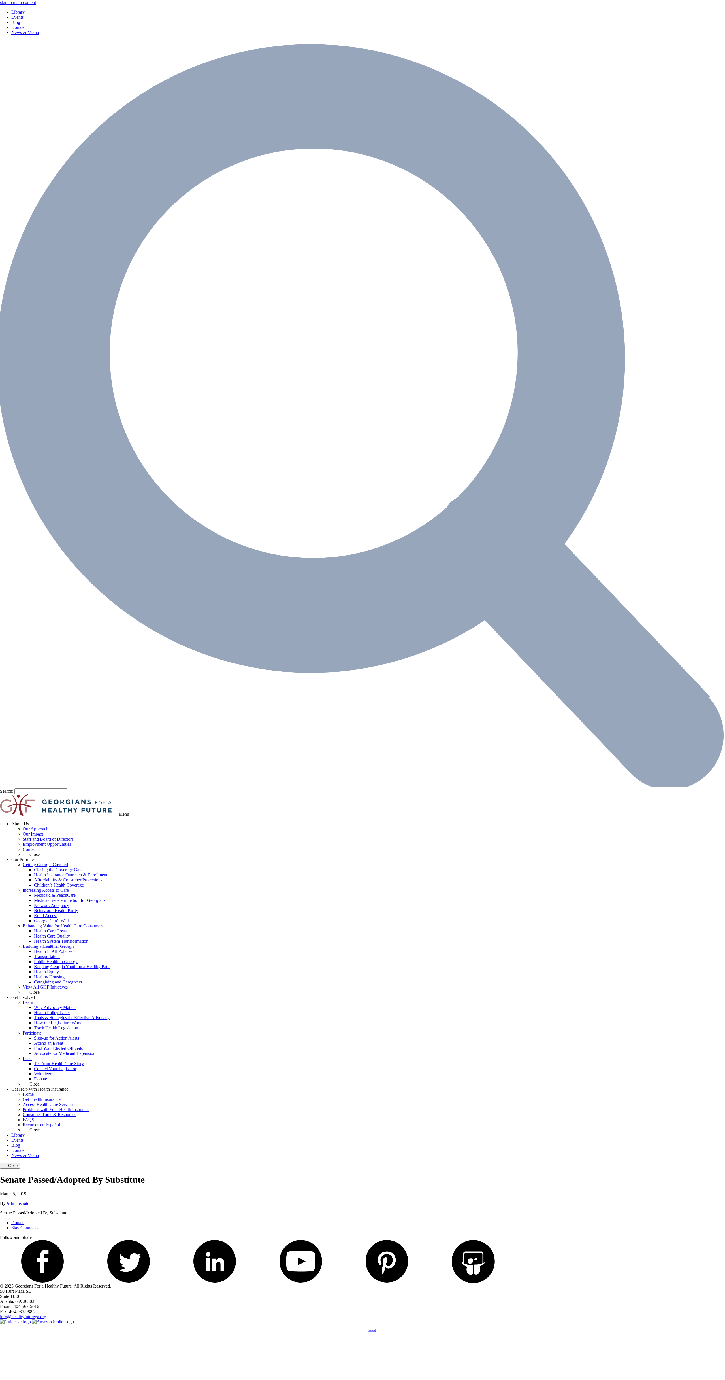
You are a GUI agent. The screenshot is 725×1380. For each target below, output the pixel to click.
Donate (17, 27)
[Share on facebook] (42, 1281)
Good (372, 1330)
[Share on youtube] (300, 1281)
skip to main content (18, 2)
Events (17, 17)
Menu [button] (124, 814)
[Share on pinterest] (386, 1281)
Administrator (18, 1203)
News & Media (25, 32)
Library (18, 12)
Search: (6, 791)
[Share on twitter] (128, 1281)
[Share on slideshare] (472, 1281)
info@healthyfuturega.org (23, 1316)
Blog (15, 22)
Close (12, 1165)
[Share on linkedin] (214, 1281)
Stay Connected (25, 1227)
